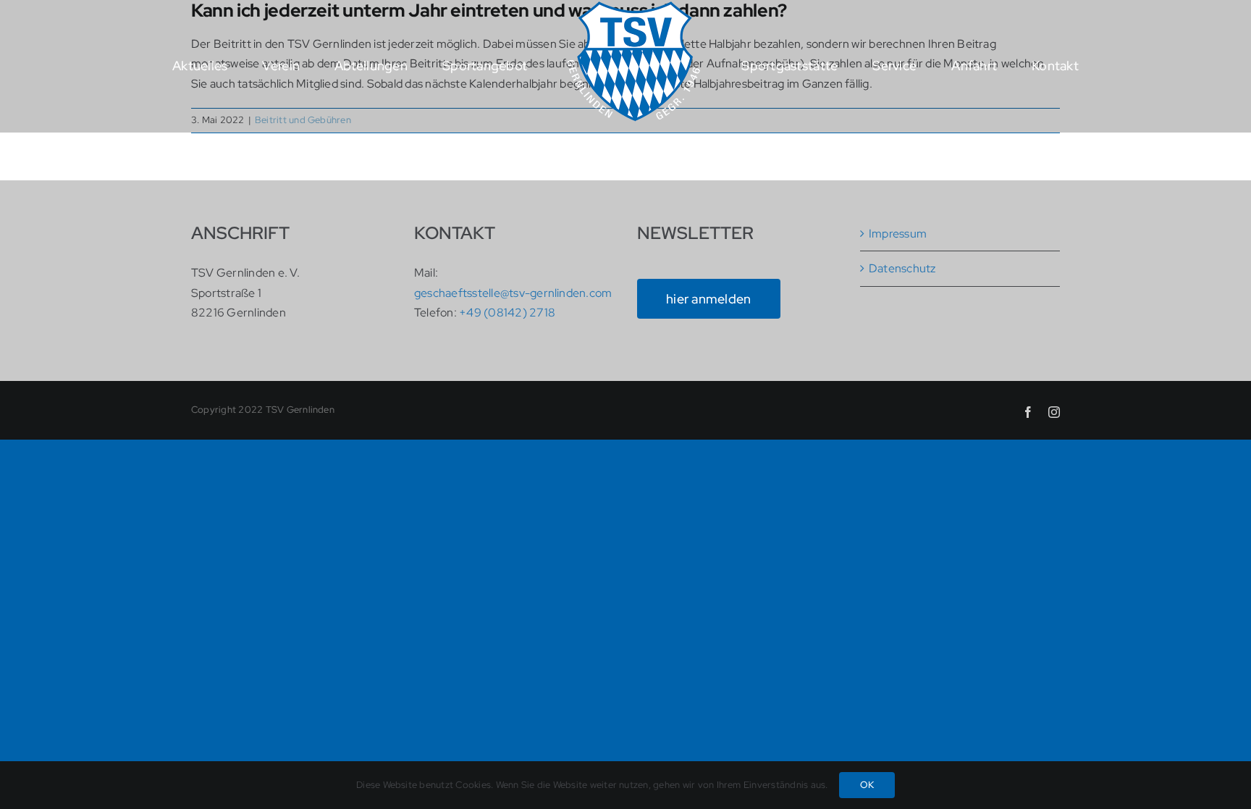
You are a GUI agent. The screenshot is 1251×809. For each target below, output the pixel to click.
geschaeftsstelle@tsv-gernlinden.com (513, 293)
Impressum (898, 233)
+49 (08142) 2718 (507, 312)
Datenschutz (902, 268)
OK (867, 785)
